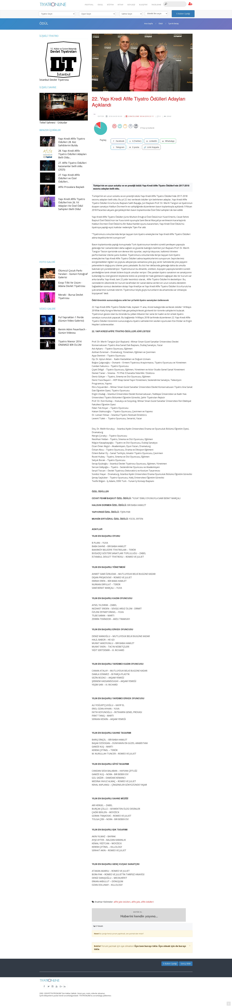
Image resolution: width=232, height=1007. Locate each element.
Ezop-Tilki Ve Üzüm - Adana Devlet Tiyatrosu (71, 284)
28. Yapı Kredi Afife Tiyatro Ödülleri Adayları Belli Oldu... (72, 154)
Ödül (100, 5)
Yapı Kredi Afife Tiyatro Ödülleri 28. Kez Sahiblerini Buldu (71, 142)
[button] (190, 4)
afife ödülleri (147, 901)
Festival (89, 5)
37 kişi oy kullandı (147, 128)
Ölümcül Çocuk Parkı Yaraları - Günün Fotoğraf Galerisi (73, 274)
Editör (100, 116)
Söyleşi (131, 5)
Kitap (120, 5)
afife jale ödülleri (122, 901)
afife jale (135, 901)
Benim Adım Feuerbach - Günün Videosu (72, 331)
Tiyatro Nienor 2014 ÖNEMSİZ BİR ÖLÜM (69, 343)
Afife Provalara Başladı (71, 187)
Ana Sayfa (148, 23)
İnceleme (156, 5)
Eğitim (110, 5)
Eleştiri (143, 5)
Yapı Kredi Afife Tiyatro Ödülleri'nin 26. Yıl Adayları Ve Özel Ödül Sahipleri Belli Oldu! (71, 204)
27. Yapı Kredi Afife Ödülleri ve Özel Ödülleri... (69, 178)
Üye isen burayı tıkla (145, 946)
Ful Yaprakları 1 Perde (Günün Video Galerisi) (71, 319)
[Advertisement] (142, 167)
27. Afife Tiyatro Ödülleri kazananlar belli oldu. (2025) (72, 166)
